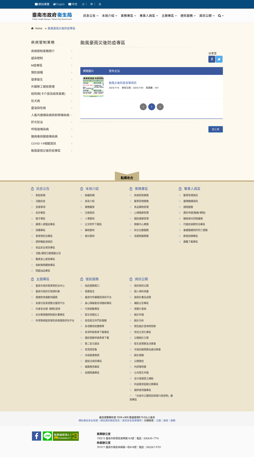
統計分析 (138, 320)
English (60, 4)
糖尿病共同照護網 (193, 218)
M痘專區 (36, 65)
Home (38, 28)
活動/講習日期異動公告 (48, 253)
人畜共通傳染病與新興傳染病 (50, 115)
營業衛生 (37, 79)
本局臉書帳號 (91, 355)
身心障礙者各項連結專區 (97, 303)
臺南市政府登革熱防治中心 (50, 285)
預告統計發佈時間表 (144, 326)
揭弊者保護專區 (142, 390)
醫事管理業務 (141, 201)
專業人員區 (147, 15)
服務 (173, 420)
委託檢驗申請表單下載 (96, 337)
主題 (158, 420)
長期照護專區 (91, 372)
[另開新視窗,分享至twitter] (219, 59)
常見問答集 (90, 349)
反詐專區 (40, 212)
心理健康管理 (141, 212)
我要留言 (89, 291)
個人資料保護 (141, 291)
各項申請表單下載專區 (96, 332)
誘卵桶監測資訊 (44, 241)
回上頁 (215, 129)
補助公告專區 (141, 303)
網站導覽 (43, 4)
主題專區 (168, 15)
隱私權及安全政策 (88, 420)
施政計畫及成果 (142, 297)
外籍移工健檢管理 (43, 86)
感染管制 (37, 58)
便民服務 (186, 15)
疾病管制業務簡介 (43, 51)
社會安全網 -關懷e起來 (47, 308)
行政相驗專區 (91, 308)
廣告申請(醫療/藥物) (194, 212)
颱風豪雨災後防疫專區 (61, 28)
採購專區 (40, 230)
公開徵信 (138, 361)
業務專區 (127, 15)
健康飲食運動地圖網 (46, 297)
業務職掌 (89, 207)
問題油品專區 (42, 270)
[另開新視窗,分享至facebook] (211, 59)
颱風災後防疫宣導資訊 (123, 83)
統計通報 (138, 355)
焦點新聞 (40, 195)
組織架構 (89, 195)
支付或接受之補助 (143, 378)
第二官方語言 (91, 343)
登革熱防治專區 (44, 236)
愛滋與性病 (38, 108)
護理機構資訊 (190, 201)
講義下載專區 (190, 241)
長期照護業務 (141, 236)
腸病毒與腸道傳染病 (44, 136)
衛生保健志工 (91, 314)
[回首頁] (52, 16)
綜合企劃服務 (141, 230)
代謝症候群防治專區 (194, 224)
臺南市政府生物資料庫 (47, 291)
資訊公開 (205, 15)
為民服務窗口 (91, 285)
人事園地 (89, 218)
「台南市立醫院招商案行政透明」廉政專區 (151, 397)
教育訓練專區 (190, 236)
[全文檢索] (219, 16)
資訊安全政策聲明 (132, 420)
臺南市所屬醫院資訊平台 (97, 297)
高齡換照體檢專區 (45, 265)
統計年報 (138, 314)
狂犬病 (35, 101)
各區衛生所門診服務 (95, 320)
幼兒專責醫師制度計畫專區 (50, 314)
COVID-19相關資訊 (43, 143)
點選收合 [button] (127, 178)
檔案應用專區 (91, 366)
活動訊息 (40, 201)
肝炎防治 (37, 122)
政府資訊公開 (141, 285)
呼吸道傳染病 (40, 129)
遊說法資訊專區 (93, 361)
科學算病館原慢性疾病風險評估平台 (54, 320)
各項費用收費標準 (94, 326)
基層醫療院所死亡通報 (195, 230)
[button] (127, 176)
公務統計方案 (141, 337)
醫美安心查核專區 (45, 259)
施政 (165, 420)
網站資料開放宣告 (110, 420)
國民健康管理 (141, 218)
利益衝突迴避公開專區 (145, 384)
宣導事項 (40, 207)
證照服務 (188, 207)
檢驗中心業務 (141, 224)
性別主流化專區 (142, 332)
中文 (74, 4)
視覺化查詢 (139, 308)
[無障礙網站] (61, 436)
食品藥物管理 (141, 207)
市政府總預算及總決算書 (147, 349)
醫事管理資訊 (190, 195)
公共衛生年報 (141, 372)
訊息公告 (89, 15)
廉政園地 (89, 230)
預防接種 (37, 72)
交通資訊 (89, 212)
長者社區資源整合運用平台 (50, 303)
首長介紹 (89, 201)
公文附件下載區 (93, 224)
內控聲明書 (139, 366)
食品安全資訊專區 (45, 247)
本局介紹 (108, 15)
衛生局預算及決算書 (144, 343)
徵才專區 (40, 218)
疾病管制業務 (141, 195)
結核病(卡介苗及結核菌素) (48, 93)
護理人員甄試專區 (45, 224)
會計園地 (89, 236)
